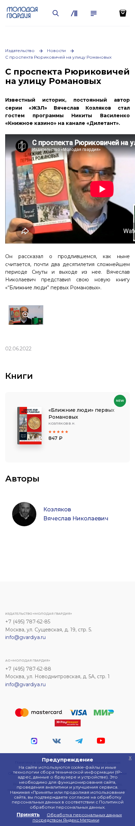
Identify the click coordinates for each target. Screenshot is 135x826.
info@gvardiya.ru (25, 637)
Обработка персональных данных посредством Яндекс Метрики (77, 817)
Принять (28, 814)
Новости (56, 50)
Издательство (20, 50)
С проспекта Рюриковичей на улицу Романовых (58, 57)
